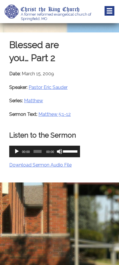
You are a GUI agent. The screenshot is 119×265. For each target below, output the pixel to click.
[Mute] (59, 151)
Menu (109, 11)
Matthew (33, 100)
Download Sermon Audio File (40, 165)
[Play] (17, 151)
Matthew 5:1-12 (54, 114)
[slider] (70, 151)
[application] (44, 151)
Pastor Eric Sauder (48, 87)
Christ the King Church (50, 9)
